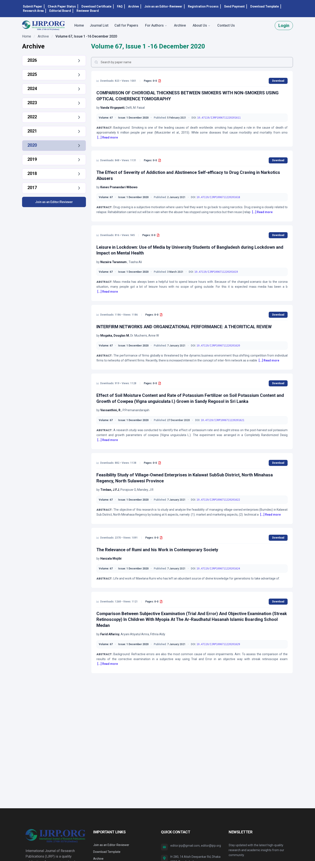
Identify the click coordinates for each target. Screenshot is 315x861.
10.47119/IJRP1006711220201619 (216, 271)
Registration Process (203, 6)
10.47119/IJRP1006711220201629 (218, 644)
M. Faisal (139, 107)
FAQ (120, 6)
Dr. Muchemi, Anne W (144, 335)
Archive (133, 6)
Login (283, 25)
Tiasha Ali (135, 262)
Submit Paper (32, 6)
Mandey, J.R (145, 489)
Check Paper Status (62, 6)
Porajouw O (128, 489)
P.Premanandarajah (136, 410)
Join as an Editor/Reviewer (54, 202)
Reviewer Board (87, 10)
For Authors (154, 25)
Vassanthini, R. (110, 410)
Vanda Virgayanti (112, 107)
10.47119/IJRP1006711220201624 (218, 568)
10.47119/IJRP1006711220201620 (218, 345)
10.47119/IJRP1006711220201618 (218, 197)
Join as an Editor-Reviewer (163, 6)
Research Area (33, 10)
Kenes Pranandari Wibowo (119, 187)
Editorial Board (60, 10)
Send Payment (234, 6)
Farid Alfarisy (109, 634)
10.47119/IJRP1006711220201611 (219, 117)
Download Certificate (96, 6)
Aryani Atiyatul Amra (135, 634)
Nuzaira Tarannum (113, 262)
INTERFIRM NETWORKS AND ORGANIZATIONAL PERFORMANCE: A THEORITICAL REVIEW (184, 326)
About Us (200, 25)
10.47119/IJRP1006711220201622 (218, 499)
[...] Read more (107, 137)
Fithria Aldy (157, 634)
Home (26, 36)
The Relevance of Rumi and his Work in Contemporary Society (157, 549)
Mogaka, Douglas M (114, 335)
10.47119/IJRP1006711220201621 (222, 420)
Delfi (129, 107)
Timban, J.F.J (109, 489)
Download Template (264, 6)
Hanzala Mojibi (111, 558)
